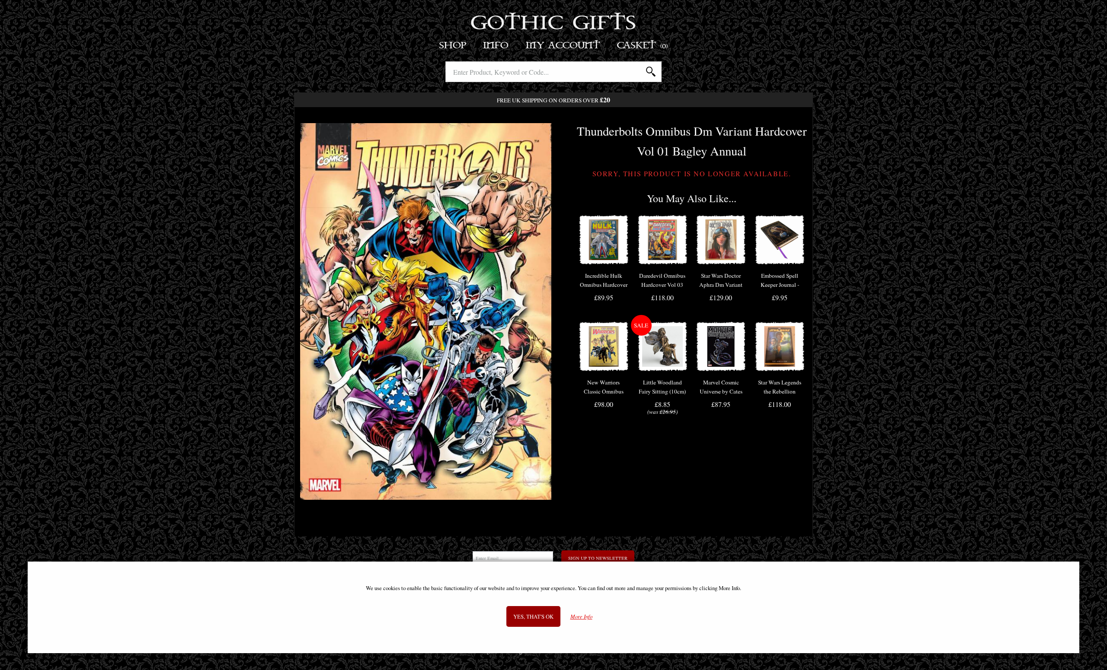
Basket (642, 45)
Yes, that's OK (533, 616)
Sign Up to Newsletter (597, 558)
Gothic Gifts (554, 24)
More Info (581, 616)
